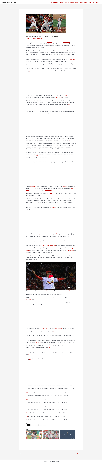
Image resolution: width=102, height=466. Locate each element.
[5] (61, 241)
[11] (30, 359)
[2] (69, 104)
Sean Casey (52, 193)
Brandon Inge (71, 250)
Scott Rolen (53, 207)
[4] (69, 140)
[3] (57, 113)
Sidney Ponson (59, 97)
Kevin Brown (72, 59)
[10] (29, 354)
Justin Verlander (66, 42)
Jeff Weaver (49, 42)
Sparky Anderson (58, 328)
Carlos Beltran (46, 245)
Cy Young (38, 156)
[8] (53, 332)
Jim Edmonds (49, 290)
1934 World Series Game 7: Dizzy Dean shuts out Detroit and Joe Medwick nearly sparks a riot (67, 440)
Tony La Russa (46, 328)
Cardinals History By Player (57, 2)
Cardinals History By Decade (71, 2)
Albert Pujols (29, 299)
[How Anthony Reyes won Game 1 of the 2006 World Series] (34, 434)
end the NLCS (53, 245)
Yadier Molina (33, 186)
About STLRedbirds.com (85, 2)
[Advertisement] (51, 83)
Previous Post (22, 454)
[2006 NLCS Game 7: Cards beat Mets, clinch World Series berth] (51, 434)
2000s (28, 38)
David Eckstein (48, 190)
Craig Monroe (57, 233)
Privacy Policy (96, 2)
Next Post (80, 454)
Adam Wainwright (36, 234)
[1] (29, 72)
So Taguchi (64, 186)
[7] (35, 299)
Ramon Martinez (57, 247)
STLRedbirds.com (9, 2)
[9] (49, 347)
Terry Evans (66, 95)
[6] (69, 290)
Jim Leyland (38, 342)
